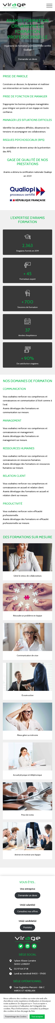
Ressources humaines (18, 448)
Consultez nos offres (27, 911)
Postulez (27, 927)
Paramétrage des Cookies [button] (16, 1016)
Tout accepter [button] (37, 1016)
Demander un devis (27, 59)
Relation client (14, 475)
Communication (14, 389)
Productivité (12, 503)
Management (12, 420)
